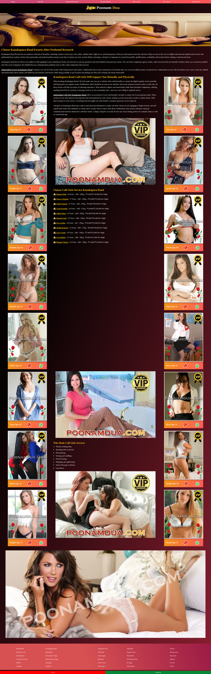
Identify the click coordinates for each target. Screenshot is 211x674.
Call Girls (40, 2)
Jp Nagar (19, 666)
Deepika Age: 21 (16, 542)
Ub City (172, 663)
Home (13, 2)
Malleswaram (174, 652)
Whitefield (101, 652)
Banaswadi (173, 656)
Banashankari (20, 656)
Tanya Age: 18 (15, 424)
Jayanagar (49, 663)
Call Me (53, 672)
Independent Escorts (72, 2)
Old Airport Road (132, 659)
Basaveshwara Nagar (52, 659)
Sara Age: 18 (171, 129)
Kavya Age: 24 (171, 366)
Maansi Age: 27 (172, 542)
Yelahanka (130, 648)
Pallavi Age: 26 (15, 366)
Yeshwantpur (131, 666)
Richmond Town (103, 648)
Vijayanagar (101, 666)
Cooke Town (102, 663)
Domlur (172, 648)
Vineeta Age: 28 (172, 247)
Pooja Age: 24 (15, 129)
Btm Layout (137, 2)
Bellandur (101, 659)
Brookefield (130, 656)
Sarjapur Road (131, 652)
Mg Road (48, 666)
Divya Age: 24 (171, 424)
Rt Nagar (129, 663)
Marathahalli (20, 648)
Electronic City (20, 652)
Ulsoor (172, 666)
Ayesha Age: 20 (172, 188)
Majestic (172, 659)
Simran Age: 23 (16, 484)
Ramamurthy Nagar (51, 656)
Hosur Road (196, 2)
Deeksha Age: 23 (16, 306)
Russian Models (106, 2)
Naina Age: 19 (171, 306)
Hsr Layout (166, 2)
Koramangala (102, 656)
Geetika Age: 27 (16, 188)
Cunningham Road (51, 648)
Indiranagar (49, 652)
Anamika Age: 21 (16, 247)
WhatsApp (158, 672)
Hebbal (18, 663)
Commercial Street (22, 659)
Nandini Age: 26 (172, 484)
